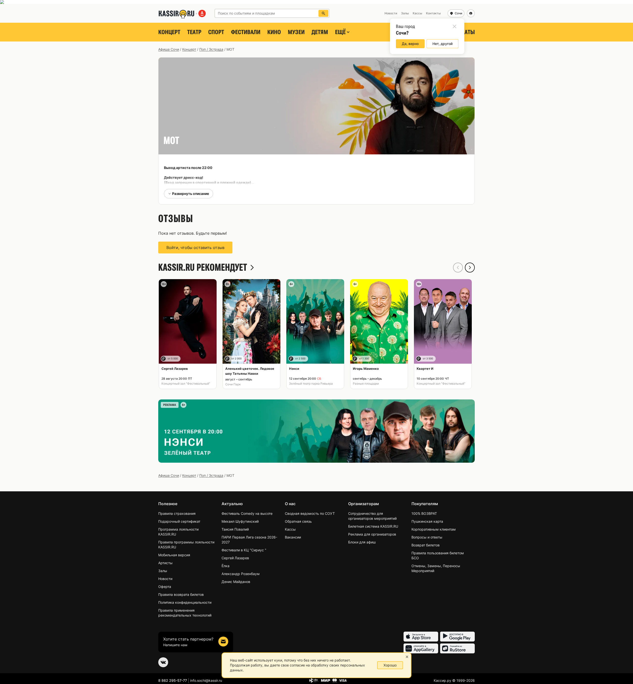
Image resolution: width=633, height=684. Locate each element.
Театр (194, 32)
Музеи (296, 32)
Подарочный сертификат (179, 521)
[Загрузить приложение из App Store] (421, 637)
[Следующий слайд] (470, 267)
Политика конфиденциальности (184, 602)
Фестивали (245, 32)
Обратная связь (298, 521)
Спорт (216, 32)
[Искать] (323, 13)
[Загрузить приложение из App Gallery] (421, 648)
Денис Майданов (236, 582)
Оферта (164, 586)
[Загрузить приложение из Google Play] (457, 637)
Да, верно (410, 43)
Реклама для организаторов (372, 534)
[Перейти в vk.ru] (163, 662)
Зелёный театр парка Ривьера (311, 383)
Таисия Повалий (235, 529)
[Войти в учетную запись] (471, 13)
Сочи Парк (233, 384)
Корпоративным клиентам (433, 529)
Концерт (169, 32)
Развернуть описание (190, 193)
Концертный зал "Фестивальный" (185, 383)
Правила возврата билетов (181, 594)
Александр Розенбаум (241, 574)
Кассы (290, 529)
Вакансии (293, 537)
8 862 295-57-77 (172, 680)
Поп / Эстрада (211, 49)
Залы (162, 571)
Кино (274, 32)
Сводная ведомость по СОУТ (310, 513)
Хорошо (390, 665)
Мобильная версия (174, 555)
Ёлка (225, 566)
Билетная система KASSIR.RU (373, 526)
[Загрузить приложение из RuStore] (457, 648)
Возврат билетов (425, 545)
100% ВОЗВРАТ (424, 513)
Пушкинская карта (427, 521)
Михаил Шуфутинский (240, 521)
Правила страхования (177, 513)
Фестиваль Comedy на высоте (247, 513)
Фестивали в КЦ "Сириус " (244, 550)
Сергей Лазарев (235, 558)
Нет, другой (442, 43)
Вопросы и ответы (426, 537)
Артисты (165, 563)
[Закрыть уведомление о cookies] (407, 657)
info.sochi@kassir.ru (206, 680)
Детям (320, 32)
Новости (165, 579)
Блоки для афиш (362, 542)
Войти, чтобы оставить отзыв (195, 247)
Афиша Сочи (168, 49)
